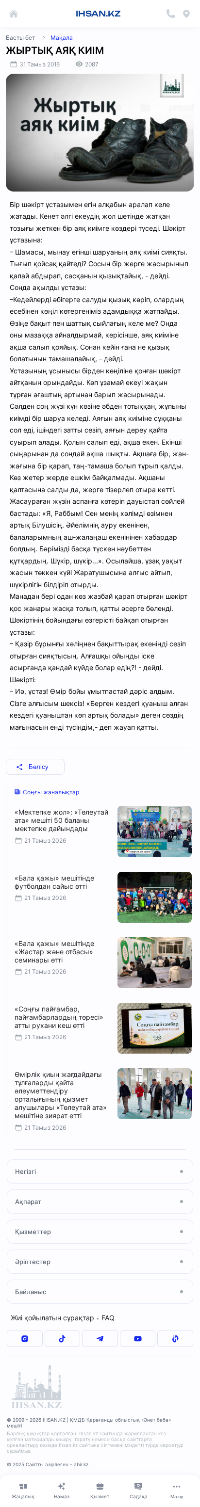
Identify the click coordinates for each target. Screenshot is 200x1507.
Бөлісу (39, 766)
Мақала (61, 37)
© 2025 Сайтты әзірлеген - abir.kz (47, 1464)
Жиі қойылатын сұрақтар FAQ (63, 1318)
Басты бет (20, 37)
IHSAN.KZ (98, 13)
